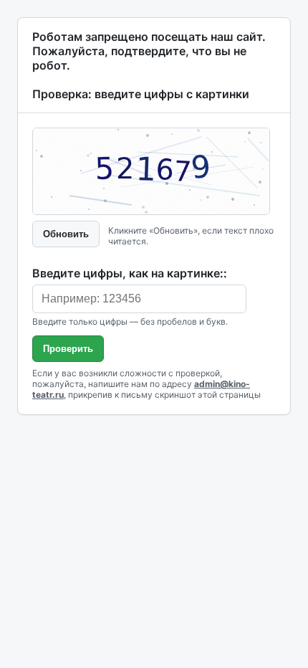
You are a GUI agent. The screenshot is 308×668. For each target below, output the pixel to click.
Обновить (66, 234)
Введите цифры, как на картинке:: (129, 273)
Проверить (68, 348)
